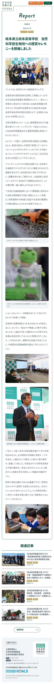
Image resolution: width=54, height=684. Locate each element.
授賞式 (30, 31)
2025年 (29, 562)
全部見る (20, 630)
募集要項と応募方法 (35, 3)
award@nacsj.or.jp (17, 660)
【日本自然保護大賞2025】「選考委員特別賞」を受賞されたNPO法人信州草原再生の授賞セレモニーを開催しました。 (39, 557)
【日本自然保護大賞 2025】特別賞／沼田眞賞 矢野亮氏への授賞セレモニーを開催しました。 (39, 594)
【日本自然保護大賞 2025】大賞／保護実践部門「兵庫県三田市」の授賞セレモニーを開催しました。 (39, 575)
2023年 (23, 31)
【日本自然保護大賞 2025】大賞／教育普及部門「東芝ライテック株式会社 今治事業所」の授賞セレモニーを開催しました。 (39, 612)
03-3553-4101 (14, 658)
